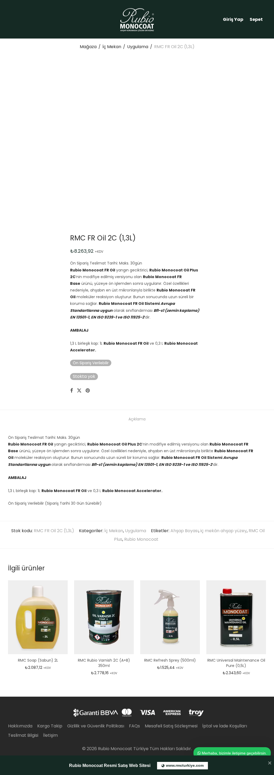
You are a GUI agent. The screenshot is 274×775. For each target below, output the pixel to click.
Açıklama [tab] (137, 419)
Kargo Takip (49, 726)
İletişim (50, 735)
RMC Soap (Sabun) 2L (38, 660)
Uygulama (137, 47)
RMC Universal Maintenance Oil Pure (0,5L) (236, 663)
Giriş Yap (233, 19)
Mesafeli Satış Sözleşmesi (171, 726)
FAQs (134, 726)
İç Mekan (111, 47)
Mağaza (88, 47)
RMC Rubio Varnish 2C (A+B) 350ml (104, 663)
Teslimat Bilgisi (23, 735)
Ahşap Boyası (184, 531)
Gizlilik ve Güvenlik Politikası (95, 726)
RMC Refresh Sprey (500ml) (170, 660)
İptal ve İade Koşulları (224, 726)
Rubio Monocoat (141, 539)
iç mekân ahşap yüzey (223, 531)
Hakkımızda (20, 726)
